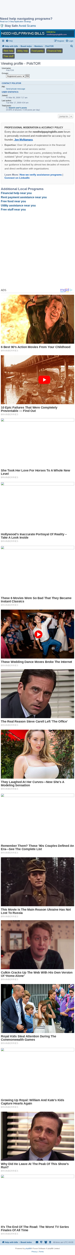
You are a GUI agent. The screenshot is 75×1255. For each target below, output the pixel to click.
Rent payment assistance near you (24, 197)
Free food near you (13, 201)
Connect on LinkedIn (17, 177)
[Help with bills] (37, 33)
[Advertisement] (28, 8)
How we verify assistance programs (41, 174)
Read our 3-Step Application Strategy (15, 21)
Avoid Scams (27, 25)
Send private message (15, 89)
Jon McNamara (23, 139)
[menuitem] (9, 41)
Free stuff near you (13, 209)
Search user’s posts (18, 108)
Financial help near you (16, 193)
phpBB (28, 1248)
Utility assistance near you (18, 205)
